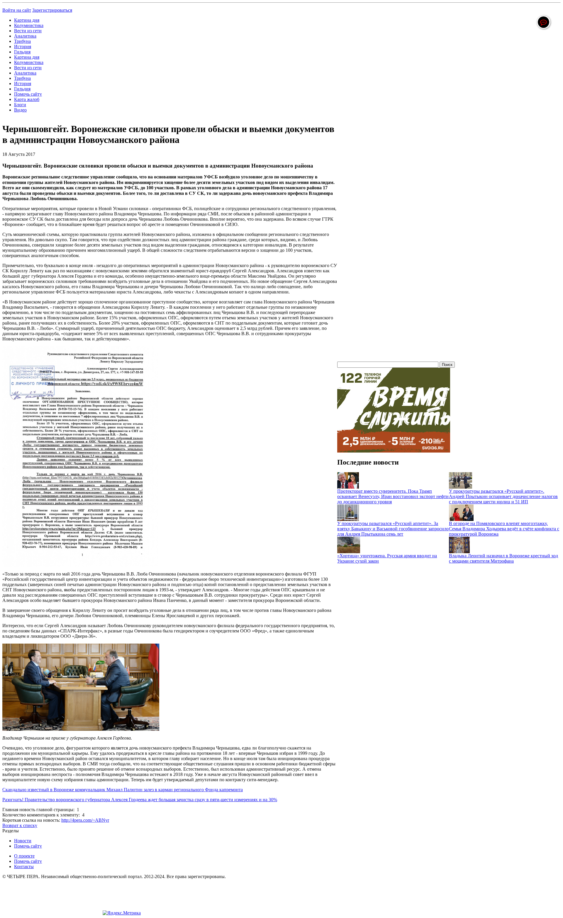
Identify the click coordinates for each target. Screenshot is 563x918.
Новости (22, 840)
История (22, 46)
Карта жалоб (26, 99)
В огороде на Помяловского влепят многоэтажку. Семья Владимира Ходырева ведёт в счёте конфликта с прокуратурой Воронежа (504, 528)
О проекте (24, 855)
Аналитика (25, 35)
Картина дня (26, 20)
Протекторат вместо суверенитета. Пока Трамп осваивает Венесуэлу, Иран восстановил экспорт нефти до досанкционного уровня (393, 496)
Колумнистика (28, 25)
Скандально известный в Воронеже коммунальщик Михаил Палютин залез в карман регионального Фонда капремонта (122, 789)
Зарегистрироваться (52, 10)
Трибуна (22, 41)
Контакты (24, 866)
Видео (20, 109)
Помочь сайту (28, 94)
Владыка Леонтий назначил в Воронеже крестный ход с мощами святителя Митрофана (503, 558)
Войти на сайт (16, 10)
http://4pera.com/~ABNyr (85, 820)
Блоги (20, 104)
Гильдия (22, 51)
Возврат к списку (19, 825)
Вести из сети (28, 30)
